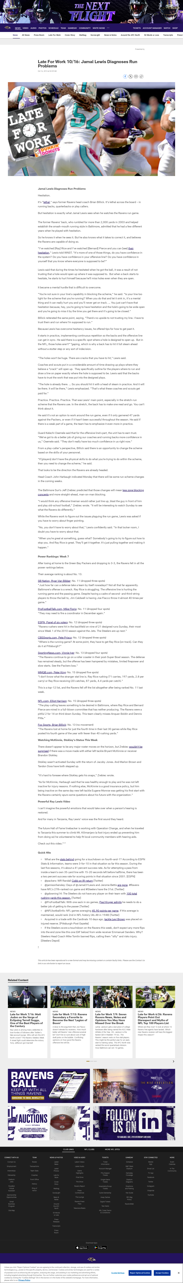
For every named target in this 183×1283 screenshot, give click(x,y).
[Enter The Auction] (49, 1123)
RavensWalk (129, 1204)
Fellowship (11, 1175)
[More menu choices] (108, 28)
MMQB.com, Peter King (52, 672)
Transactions (34, 1166)
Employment (11, 1166)
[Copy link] (141, 76)
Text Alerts (105, 1206)
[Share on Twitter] (130, 78)
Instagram (150, 1186)
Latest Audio (79, 1166)
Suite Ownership (105, 1193)
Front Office (34, 1179)
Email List (150, 1168)
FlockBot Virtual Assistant (11, 1188)
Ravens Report (79, 1186)
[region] (91, 1273)
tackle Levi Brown (114, 919)
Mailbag (56, 1188)
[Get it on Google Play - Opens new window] (100, 1249)
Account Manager (105, 1168)
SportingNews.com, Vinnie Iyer (56, 652)
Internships (12, 1171)
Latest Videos (79, 1162)
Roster (34, 1162)
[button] (88, 1061)
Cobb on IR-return (82, 880)
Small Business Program (11, 1204)
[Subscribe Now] (49, 1086)
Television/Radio (79, 1208)
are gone (122, 884)
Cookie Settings (117, 1273)
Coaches (34, 1175)
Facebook (150, 1177)
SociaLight (56, 1193)
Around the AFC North (56, 1206)
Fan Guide (129, 1193)
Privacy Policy (24, 1280)
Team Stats (34, 1171)
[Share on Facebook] (125, 78)
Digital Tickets (105, 1201)
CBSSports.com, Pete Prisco (55, 637)
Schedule (129, 1162)
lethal (46, 202)
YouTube (151, 1195)
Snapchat (150, 1190)
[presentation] (174, 1061)
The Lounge (79, 1197)
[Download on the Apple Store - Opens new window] (82, 1248)
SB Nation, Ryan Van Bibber (54, 580)
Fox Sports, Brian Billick (52, 724)
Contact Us (12, 1162)
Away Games (105, 1197)
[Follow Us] (134, 1123)
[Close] (179, 1273)
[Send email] (136, 78)
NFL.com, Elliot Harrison (52, 700)
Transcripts (56, 1226)
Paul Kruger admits (110, 902)
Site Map (11, 1210)
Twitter (150, 1182)
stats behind (67, 859)
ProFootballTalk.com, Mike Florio (57, 608)
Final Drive (79, 1177)
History (34, 1184)
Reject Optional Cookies (140, 1273)
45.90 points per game (105, 910)
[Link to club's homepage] (7, 27)
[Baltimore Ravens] (91, 1260)
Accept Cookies (162, 1273)
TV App (150, 1173)
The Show (79, 1182)
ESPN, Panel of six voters (53, 622)
